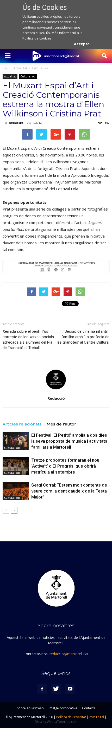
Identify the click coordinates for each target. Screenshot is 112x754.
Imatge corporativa (63, 708)
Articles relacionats (22, 424)
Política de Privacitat (71, 717)
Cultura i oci (27, 76)
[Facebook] (42, 689)
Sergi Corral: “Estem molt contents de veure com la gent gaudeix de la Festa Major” (69, 491)
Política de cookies (37, 38)
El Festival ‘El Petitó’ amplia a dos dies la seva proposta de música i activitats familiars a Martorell (69, 441)
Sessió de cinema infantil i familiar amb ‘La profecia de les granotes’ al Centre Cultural (83, 337)
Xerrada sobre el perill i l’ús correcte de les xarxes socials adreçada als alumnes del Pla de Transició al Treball (28, 339)
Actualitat (10, 76)
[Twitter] (56, 689)
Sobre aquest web (30, 708)
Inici (5, 68)
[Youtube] (70, 689)
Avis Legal (96, 717)
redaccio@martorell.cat (69, 653)
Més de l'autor (61, 424)
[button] (104, 56)
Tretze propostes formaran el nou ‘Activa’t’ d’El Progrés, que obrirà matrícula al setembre (65, 466)
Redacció (16, 122)
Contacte (88, 708)
